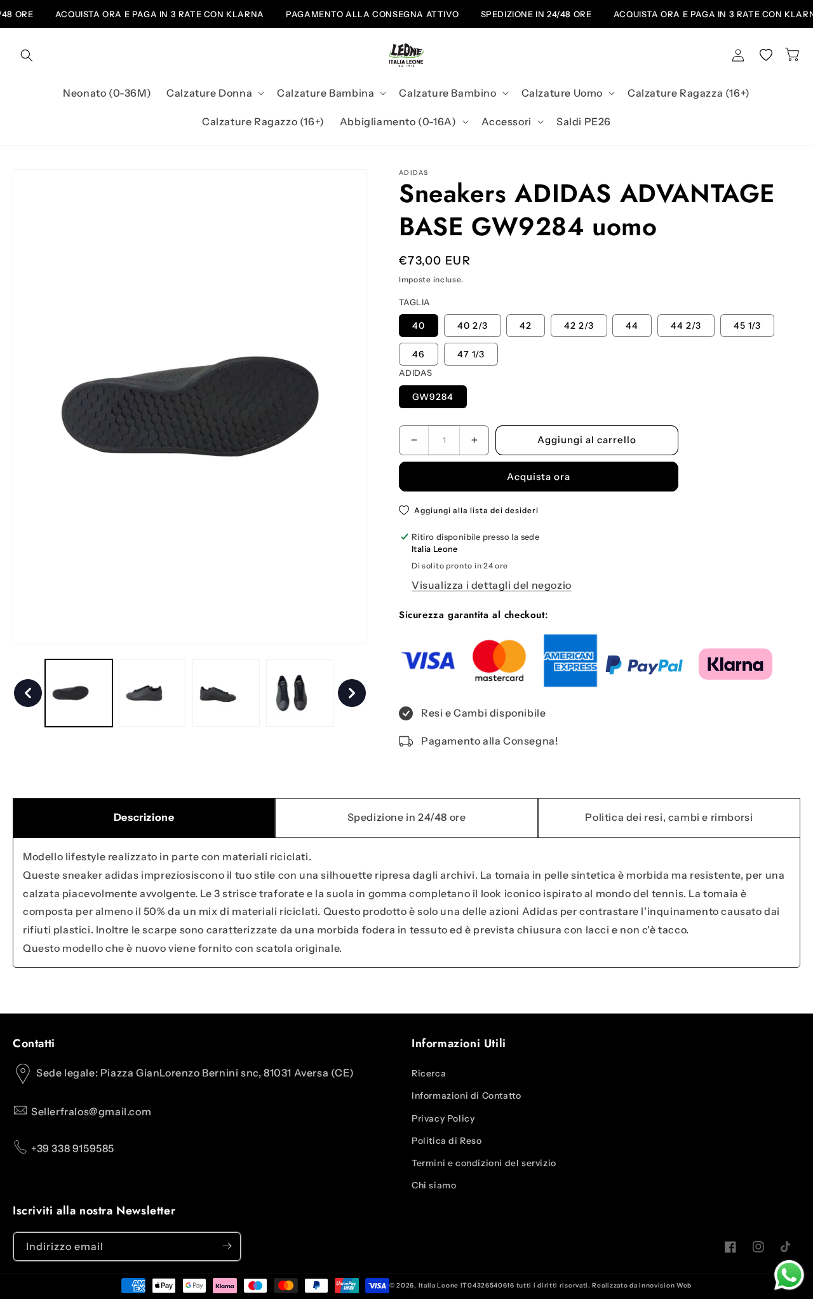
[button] (27, 55)
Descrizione (144, 817)
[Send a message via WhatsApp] (789, 1275)
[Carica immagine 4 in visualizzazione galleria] (299, 693)
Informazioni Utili (459, 1043)
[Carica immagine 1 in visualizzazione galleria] (78, 693)
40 (418, 325)
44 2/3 (686, 325)
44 (632, 325)
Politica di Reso (447, 1140)
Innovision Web (665, 1285)
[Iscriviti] (227, 1246)
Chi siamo (434, 1185)
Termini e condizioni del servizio (484, 1163)
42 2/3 (579, 325)
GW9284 (433, 396)
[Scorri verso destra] (352, 693)
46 (418, 354)
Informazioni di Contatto (466, 1096)
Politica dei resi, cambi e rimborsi (669, 817)
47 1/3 (471, 354)
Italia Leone (439, 1285)
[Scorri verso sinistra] (28, 693)
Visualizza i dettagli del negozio (492, 585)
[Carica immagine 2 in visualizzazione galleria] (152, 693)
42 (526, 325)
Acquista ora (538, 477)
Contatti (34, 1043)
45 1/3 (747, 325)
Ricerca (429, 1073)
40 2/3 (472, 325)
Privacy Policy (443, 1118)
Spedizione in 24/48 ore (406, 817)
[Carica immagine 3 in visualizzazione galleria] (226, 693)
